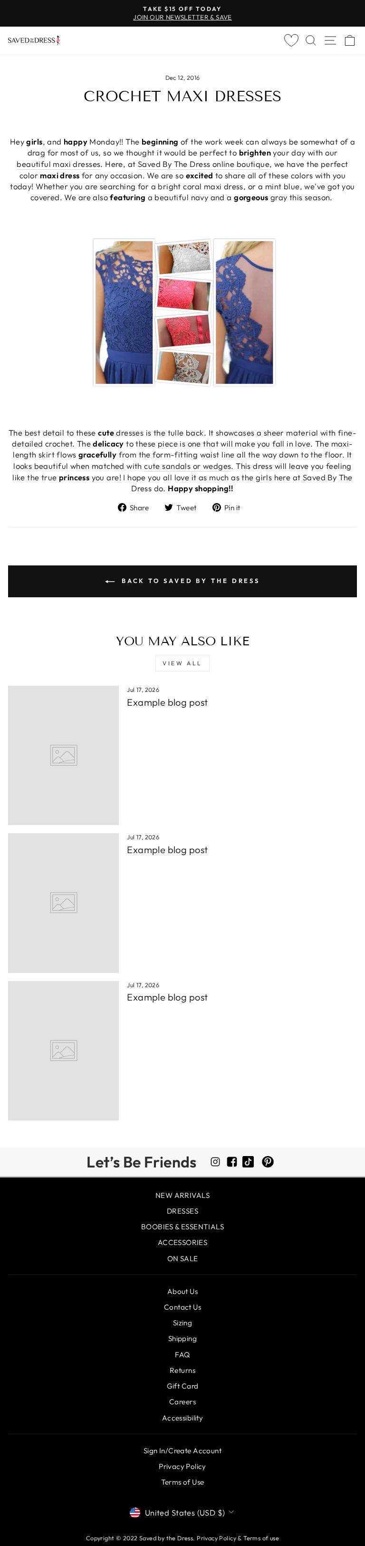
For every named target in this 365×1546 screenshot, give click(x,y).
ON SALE (182, 1258)
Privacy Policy (182, 1466)
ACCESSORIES (183, 1242)
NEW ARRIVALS (182, 1195)
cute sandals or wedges (187, 466)
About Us (182, 1291)
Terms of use (261, 1538)
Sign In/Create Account (182, 1450)
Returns (182, 1370)
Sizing (182, 1322)
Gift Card (183, 1385)
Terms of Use (182, 1482)
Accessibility (182, 1417)
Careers (182, 1401)
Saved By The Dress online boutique (203, 164)
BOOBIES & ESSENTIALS (182, 1226)
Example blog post (167, 702)
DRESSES (182, 1210)
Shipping (182, 1338)
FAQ (182, 1354)
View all (182, 663)
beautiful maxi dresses (58, 164)
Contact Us (182, 1307)
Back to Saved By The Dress (189, 580)
